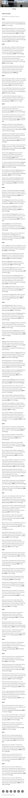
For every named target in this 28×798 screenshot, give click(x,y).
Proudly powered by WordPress (8, 794)
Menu (14, 8)
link (11, 25)
